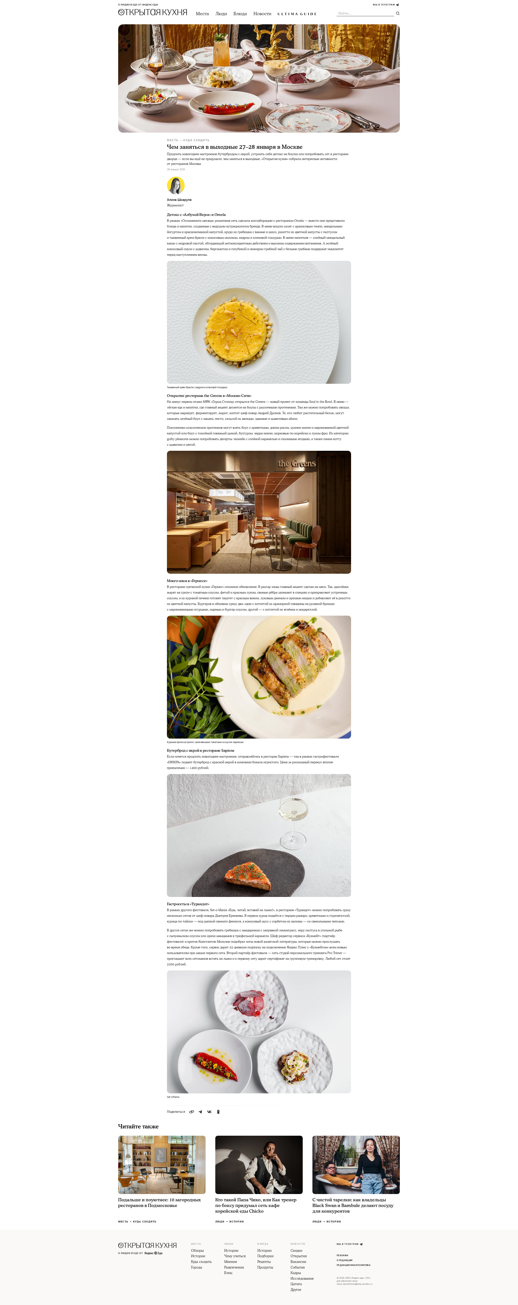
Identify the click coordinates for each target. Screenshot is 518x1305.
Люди (221, 14)
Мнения (230, 1262)
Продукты (265, 1268)
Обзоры (197, 1251)
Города (196, 1268)
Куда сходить (196, 140)
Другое (296, 1290)
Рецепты (264, 1262)
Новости (262, 14)
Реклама (342, 1255)
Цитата (296, 1284)
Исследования (302, 1279)
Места (202, 14)
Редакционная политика (353, 1265)
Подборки (265, 1256)
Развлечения (234, 1268)
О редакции (344, 1260)
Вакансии (298, 1262)
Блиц (228, 1273)
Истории (236, 1221)
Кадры (296, 1273)
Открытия (299, 1256)
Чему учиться (235, 1256)
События (298, 1268)
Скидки (296, 1251)
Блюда (240, 14)
